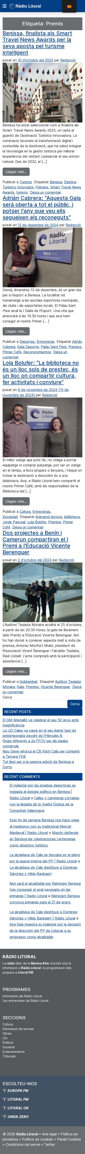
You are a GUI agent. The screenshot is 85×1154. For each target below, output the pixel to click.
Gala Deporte (28, 347)
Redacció (68, 60)
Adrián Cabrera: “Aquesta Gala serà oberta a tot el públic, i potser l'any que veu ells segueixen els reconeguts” (42, 208)
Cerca (7, 697)
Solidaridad (28, 681)
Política (8, 1042)
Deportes (27, 341)
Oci (5, 1038)
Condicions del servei (23, 1144)
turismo (22, 192)
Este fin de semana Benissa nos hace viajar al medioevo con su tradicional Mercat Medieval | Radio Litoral (44, 826)
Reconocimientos (37, 352)
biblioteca (72, 517)
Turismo (26, 182)
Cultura (25, 511)
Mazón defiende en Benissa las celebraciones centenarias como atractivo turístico (44, 838)
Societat (9, 1047)
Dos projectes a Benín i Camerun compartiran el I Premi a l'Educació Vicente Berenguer (36, 542)
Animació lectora (49, 517)
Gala (20, 687)
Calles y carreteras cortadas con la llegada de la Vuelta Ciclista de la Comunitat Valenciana (44, 804)
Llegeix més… (17, 171)
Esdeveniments (14, 1051)
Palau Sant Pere (53, 347)
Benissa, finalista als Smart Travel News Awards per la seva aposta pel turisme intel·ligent (37, 43)
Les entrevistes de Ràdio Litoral (25, 1000)
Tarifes (49, 1144)
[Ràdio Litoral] (31, 6)
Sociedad (10, 517)
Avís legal (49, 1134)
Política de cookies (37, 1139)
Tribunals (9, 1056)
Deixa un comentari (45, 192)
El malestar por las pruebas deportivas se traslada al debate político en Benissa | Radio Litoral (43, 791)
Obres (7, 1033)
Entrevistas (45, 341)
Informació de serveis (18, 1029)
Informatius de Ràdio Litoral (22, 996)
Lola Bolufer (36, 522)
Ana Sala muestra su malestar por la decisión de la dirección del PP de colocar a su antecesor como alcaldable (45, 930)
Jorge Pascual (14, 522)
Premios (42, 187)
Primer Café (12, 352)
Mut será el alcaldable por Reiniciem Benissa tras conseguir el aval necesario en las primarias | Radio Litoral (45, 889)
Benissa (56, 182)
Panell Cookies (69, 1139)
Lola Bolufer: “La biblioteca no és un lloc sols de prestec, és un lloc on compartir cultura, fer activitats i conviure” (41, 372)
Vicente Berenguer (55, 687)
